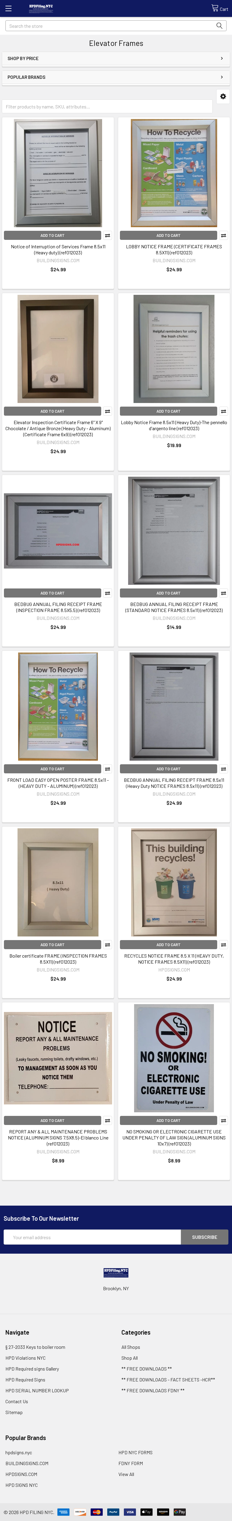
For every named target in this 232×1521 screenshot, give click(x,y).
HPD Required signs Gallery (32, 1368)
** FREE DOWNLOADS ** (146, 1368)
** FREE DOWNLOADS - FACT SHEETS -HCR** (168, 1379)
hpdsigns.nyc (18, 1452)
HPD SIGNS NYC (21, 1485)
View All (126, 1474)
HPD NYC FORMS (135, 1452)
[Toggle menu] (8, 8)
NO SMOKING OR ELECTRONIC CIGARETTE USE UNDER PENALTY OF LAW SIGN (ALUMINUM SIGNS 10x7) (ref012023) (174, 1137)
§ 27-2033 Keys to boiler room (35, 1347)
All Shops (130, 1347)
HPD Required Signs (25, 1379)
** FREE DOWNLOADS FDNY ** (153, 1390)
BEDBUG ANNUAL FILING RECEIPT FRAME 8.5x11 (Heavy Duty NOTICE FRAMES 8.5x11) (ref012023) (174, 783)
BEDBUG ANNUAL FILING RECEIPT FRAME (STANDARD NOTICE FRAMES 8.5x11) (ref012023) (174, 607)
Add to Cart (52, 235)
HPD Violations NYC (25, 1358)
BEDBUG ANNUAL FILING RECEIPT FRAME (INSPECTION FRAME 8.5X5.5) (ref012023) (58, 607)
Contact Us (16, 1401)
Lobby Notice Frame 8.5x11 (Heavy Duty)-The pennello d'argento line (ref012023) (174, 425)
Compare (107, 235)
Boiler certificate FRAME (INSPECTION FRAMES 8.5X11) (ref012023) (58, 959)
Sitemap (14, 1412)
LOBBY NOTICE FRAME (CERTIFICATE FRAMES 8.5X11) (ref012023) (174, 249)
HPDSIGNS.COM (21, 1474)
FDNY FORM (130, 1463)
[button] (223, 96)
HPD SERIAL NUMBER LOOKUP (37, 1390)
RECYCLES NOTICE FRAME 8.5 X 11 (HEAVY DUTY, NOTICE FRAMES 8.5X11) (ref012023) (174, 959)
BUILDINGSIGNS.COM (26, 1463)
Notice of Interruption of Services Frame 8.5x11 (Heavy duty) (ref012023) (58, 249)
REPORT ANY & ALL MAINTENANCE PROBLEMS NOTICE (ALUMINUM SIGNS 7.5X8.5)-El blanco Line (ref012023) (58, 1137)
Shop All (129, 1358)
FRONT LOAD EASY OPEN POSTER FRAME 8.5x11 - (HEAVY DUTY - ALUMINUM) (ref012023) (58, 783)
